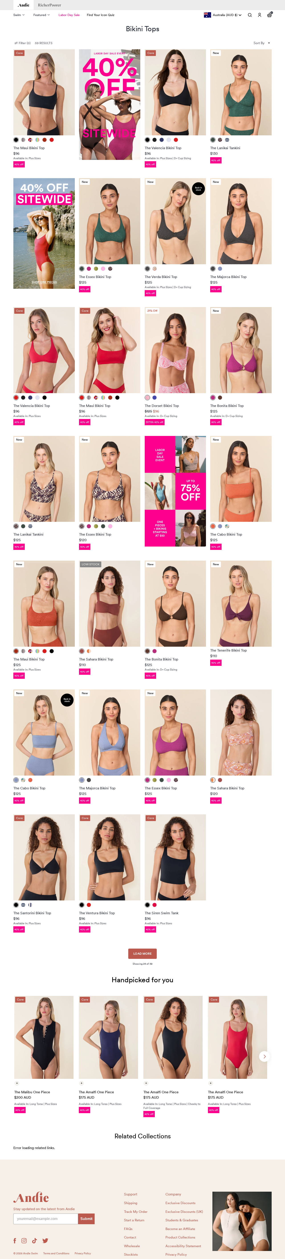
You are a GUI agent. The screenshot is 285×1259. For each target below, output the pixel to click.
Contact (130, 1237)
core (19, 53)
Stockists (131, 1255)
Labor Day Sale (69, 15)
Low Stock (91, 564)
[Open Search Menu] (250, 15)
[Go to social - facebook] (14, 1240)
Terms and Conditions (56, 1253)
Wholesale (132, 1246)
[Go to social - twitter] (45, 1240)
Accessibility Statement (183, 1246)
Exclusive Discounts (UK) (184, 1212)
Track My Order (135, 1212)
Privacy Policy (176, 1255)
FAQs (128, 1229)
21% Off (152, 310)
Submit (86, 1219)
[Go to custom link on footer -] (242, 1221)
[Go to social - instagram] (24, 1240)
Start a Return (134, 1220)
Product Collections (180, 1237)
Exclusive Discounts (180, 1203)
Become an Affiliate (180, 1229)
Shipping (130, 1203)
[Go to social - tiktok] (34, 1240)
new (216, 53)
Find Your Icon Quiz (100, 15)
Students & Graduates (181, 1220)
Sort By (259, 43)
